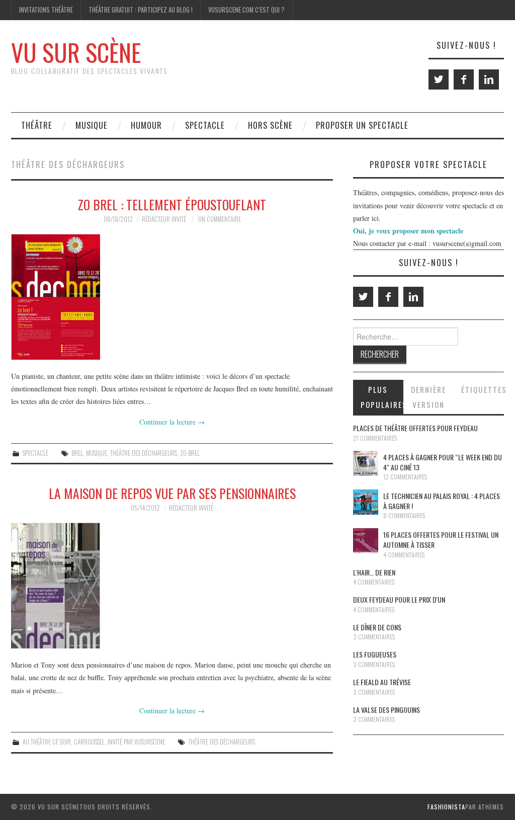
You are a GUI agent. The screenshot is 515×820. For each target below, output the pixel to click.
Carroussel (89, 742)
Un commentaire (219, 219)
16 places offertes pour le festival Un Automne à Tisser (440, 539)
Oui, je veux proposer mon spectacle (408, 230)
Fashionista (446, 806)
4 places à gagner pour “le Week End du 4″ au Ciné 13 (442, 462)
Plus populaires (382, 397)
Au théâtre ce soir (47, 742)
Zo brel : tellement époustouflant (172, 204)
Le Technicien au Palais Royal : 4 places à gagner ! (441, 500)
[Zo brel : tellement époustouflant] (172, 297)
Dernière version (428, 397)
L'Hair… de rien (374, 572)
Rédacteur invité (164, 219)
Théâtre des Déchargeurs (143, 453)
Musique (91, 125)
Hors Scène (270, 125)
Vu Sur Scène (76, 52)
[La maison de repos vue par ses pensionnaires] (172, 585)
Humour (146, 125)
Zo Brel (190, 453)
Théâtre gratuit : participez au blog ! (141, 10)
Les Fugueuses (374, 654)
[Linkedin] (489, 79)
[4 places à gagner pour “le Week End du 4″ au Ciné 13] (365, 463)
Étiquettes (482, 389)
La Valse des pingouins (386, 709)
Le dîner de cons (377, 627)
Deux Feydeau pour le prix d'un (399, 599)
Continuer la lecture (172, 422)
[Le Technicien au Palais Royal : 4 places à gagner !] (365, 502)
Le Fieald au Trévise (382, 682)
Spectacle (205, 125)
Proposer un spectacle (362, 125)
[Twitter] (438, 79)
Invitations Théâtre (46, 10)
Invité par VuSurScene (136, 742)
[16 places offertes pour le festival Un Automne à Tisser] (365, 540)
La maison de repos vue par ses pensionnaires (172, 493)
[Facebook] (464, 79)
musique (96, 453)
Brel (77, 453)
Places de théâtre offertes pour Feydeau (415, 428)
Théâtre (36, 125)
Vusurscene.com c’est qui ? (246, 10)
